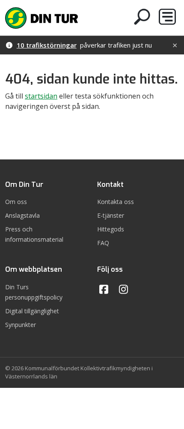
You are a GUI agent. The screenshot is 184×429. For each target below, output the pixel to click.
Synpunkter (20, 325)
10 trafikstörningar (47, 45)
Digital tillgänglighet (32, 311)
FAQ (103, 243)
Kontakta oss (115, 202)
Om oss (16, 202)
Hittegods (110, 229)
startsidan (41, 96)
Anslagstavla (22, 215)
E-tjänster (110, 215)
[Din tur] (41, 17)
